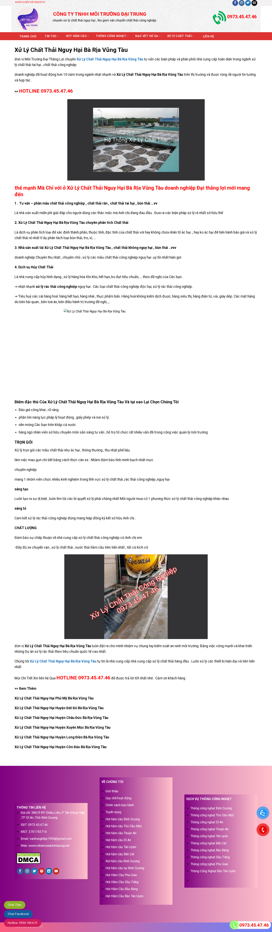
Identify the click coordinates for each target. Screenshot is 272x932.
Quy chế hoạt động (118, 798)
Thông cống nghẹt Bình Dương (211, 808)
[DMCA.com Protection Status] (28, 858)
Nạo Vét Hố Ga (146, 36)
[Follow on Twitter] (248, 3)
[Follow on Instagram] (242, 3)
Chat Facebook (18, 914)
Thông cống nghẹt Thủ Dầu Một (212, 815)
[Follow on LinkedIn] (49, 871)
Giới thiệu (112, 791)
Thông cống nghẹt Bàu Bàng (210, 850)
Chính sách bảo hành (120, 805)
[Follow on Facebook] (235, 3)
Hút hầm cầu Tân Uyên (121, 847)
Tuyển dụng (113, 812)
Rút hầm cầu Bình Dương (123, 861)
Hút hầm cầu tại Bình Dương (125, 868)
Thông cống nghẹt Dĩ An (207, 822)
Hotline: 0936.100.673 (22, 923)
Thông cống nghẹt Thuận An (210, 829)
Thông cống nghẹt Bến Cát (208, 843)
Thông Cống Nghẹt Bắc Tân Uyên (213, 871)
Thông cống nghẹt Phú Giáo (209, 864)
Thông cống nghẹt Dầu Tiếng (210, 857)
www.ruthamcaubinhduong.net (48, 846)
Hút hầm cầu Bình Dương (123, 819)
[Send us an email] (254, 3)
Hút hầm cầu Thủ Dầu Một (124, 826)
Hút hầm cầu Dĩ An (118, 840)
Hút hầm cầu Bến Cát (120, 854)
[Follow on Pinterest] (41, 871)
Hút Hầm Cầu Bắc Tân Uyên (124, 896)
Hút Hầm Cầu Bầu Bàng (122, 889)
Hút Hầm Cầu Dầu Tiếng (122, 882)
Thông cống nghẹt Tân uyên (209, 836)
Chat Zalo (15, 905)
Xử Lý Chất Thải (179, 36)
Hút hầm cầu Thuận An (121, 833)
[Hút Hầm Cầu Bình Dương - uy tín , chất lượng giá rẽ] (31, 19)
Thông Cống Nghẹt (111, 36)
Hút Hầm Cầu (76, 36)
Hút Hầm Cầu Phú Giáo (121, 875)
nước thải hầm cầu (89, 547)
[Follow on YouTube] (56, 871)
